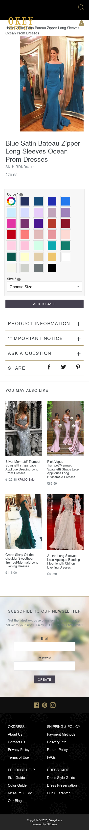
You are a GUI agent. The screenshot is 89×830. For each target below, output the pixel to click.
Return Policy (57, 749)
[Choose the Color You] (21, 195)
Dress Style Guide (61, 777)
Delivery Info (57, 741)
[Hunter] (66, 245)
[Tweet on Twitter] (64, 367)
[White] (66, 257)
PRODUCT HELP (21, 769)
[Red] (12, 234)
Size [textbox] (24, 278)
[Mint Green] (39, 245)
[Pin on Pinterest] (78, 367)
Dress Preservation (62, 785)
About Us (15, 734)
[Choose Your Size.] (19, 279)
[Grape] (26, 223)
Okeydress (55, 820)
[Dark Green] (12, 257)
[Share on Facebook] (49, 367)
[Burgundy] (66, 223)
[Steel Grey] (39, 268)
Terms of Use (18, 757)
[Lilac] (39, 212)
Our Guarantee (59, 792)
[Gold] (53, 257)
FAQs (51, 757)
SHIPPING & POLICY (63, 726)
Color (33, 194)
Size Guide (16, 777)
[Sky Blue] (12, 212)
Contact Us (16, 741)
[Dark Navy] (26, 201)
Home (10, 27)
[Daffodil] (26, 257)
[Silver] (26, 268)
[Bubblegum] (53, 234)
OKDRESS (16, 726)
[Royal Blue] (53, 201)
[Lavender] (26, 212)
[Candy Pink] (26, 245)
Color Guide (17, 785)
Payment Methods (61, 734)
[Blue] (66, 201)
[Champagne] (39, 257)
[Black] (53, 268)
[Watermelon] (26, 234)
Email (44, 638)
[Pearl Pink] (66, 234)
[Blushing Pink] (12, 245)
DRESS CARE (58, 769)
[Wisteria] (53, 212)
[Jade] (53, 245)
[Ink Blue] (39, 201)
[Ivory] (12, 268)
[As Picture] (12, 201)
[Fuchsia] (12, 223)
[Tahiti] (66, 212)
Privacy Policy (18, 749)
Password (44, 658)
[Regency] (39, 223)
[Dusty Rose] (39, 234)
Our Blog (15, 800)
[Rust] (53, 223)
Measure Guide (20, 792)
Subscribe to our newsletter (44, 611)
